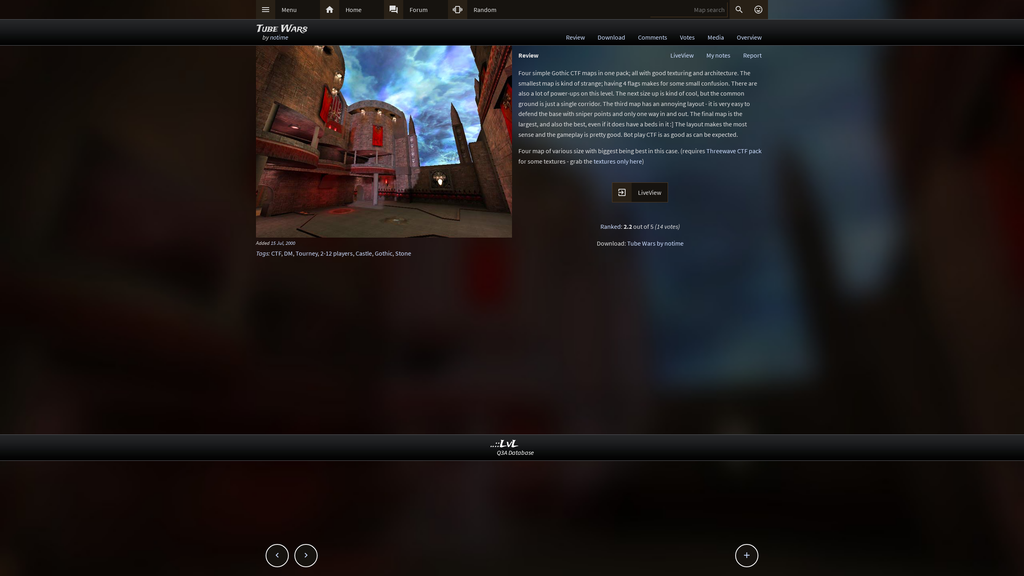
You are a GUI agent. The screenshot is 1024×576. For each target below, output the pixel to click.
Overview (749, 37)
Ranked (610, 226)
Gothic (383, 253)
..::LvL (504, 444)
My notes (718, 55)
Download (611, 37)
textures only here (618, 161)
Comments (652, 37)
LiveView (682, 55)
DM (288, 253)
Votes (687, 37)
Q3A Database (515, 452)
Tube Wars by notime (655, 243)
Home (354, 10)
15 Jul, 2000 (283, 243)
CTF (276, 253)
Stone (403, 253)
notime (279, 37)
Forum (419, 10)
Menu (289, 10)
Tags (262, 253)
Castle (364, 253)
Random (485, 10)
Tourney (307, 253)
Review (575, 37)
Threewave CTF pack (734, 151)
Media (716, 37)
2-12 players (336, 253)
